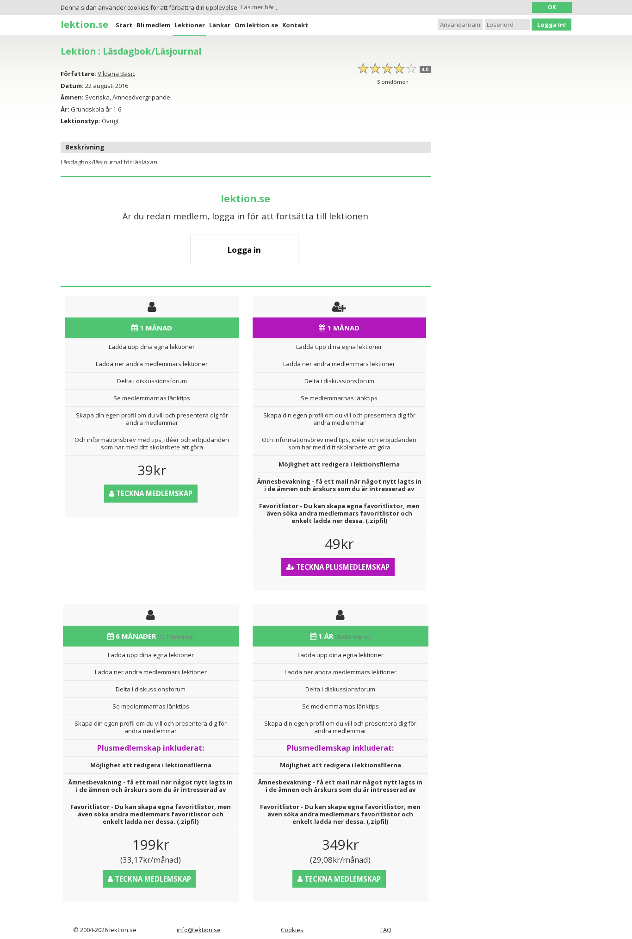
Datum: (72, 85)
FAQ (385, 930)
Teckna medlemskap (153, 493)
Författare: (78, 73)
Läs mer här (257, 7)
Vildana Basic (116, 73)
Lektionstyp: (80, 121)
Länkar (219, 25)
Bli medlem (153, 25)
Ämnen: (72, 97)
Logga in (244, 249)
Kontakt (295, 25)
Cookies (292, 930)
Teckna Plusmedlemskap (342, 567)
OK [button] (552, 7)
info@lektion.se (199, 930)
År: (65, 109)
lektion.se (84, 24)
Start (124, 25)
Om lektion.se (256, 25)
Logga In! (551, 24)
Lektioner (189, 25)
